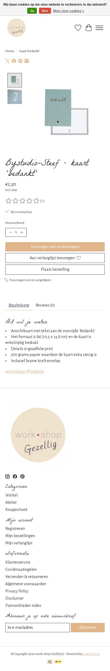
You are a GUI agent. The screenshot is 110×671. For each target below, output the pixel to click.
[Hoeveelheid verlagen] (10, 232)
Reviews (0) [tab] (45, 305)
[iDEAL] (58, 662)
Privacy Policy (16, 591)
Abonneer (87, 627)
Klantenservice (17, 562)
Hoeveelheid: (15, 223)
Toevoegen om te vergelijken (30, 280)
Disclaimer (14, 598)
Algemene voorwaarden (25, 584)
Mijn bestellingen (20, 536)
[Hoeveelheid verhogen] (21, 232)
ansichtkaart (16, 371)
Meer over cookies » (68, 11)
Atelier (11, 502)
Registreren (15, 528)
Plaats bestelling (55, 269)
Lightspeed (91, 654)
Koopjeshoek (16, 509)
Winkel (11, 495)
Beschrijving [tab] (19, 305)
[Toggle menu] (99, 27)
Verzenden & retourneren (26, 577)
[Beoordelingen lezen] (22, 201)
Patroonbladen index (23, 605)
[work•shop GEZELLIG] (16, 28)
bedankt (37, 371)
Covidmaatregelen (21, 569)
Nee (45, 11)
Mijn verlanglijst (18, 543)
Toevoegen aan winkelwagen (55, 247)
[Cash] (49, 662)
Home (9, 51)
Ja (32, 11)
